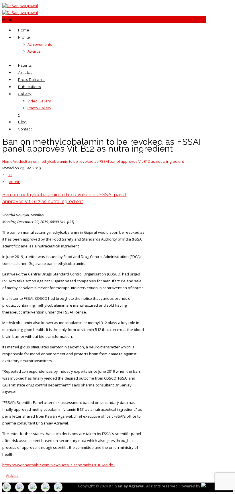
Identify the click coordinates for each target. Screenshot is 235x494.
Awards (34, 51)
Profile (24, 37)
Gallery (25, 94)
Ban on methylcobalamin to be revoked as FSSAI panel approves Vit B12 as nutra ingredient (104, 161)
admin (14, 182)
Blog (22, 122)
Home (23, 30)
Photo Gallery (39, 107)
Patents (25, 65)
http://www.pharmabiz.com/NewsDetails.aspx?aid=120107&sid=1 (58, 464)
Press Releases (31, 80)
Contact (25, 129)
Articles (25, 72)
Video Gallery (39, 101)
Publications (29, 87)
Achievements (40, 44)
